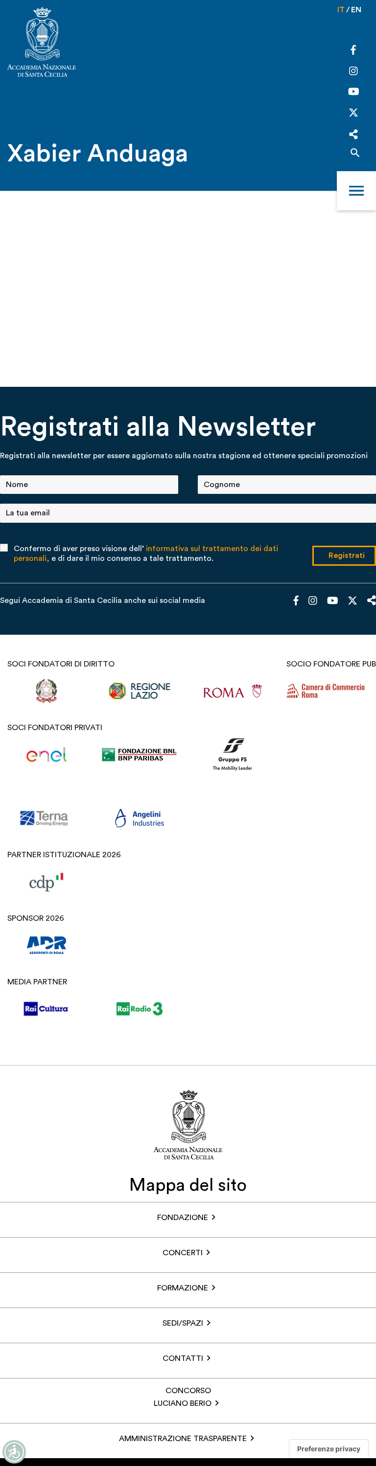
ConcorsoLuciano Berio (183, 1397)
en (356, 10)
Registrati (347, 555)
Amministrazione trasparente (183, 1439)
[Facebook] (353, 51)
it (341, 10)
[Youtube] (353, 93)
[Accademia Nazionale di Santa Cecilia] (41, 43)
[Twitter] (353, 115)
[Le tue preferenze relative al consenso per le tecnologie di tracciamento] (328, 1449)
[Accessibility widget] (14, 1452)
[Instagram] (353, 72)
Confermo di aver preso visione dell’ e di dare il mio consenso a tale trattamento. (146, 553)
